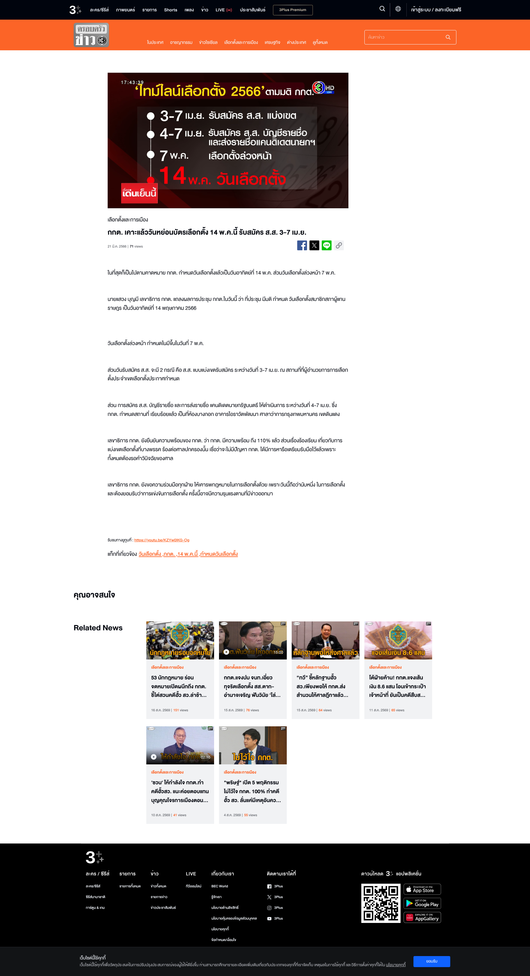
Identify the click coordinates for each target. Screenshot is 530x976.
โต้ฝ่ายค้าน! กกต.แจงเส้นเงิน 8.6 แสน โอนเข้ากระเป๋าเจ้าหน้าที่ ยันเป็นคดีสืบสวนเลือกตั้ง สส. (398, 687)
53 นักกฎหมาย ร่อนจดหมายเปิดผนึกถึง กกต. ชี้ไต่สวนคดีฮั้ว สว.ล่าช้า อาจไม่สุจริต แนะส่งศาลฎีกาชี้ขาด (178, 687)
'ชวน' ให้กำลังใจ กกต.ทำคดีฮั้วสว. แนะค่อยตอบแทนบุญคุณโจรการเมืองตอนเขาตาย (180, 791)
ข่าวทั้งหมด (158, 886)
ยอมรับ (431, 961)
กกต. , (171, 554)
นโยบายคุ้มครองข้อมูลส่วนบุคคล (234, 918)
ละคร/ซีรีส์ (93, 886)
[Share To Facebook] (302, 245)
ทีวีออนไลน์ (193, 886)
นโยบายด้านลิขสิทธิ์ (225, 908)
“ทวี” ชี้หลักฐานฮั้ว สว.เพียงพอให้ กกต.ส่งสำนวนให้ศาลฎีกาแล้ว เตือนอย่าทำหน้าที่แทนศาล (325, 687)
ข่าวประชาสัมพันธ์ (163, 908)
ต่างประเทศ (296, 42)
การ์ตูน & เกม (95, 908)
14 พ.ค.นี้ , (189, 554)
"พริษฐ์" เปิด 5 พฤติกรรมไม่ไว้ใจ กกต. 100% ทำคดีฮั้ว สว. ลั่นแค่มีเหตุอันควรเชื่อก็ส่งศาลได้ (251, 791)
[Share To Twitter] (314, 245)
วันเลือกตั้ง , (151, 554)
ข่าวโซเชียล (208, 42)
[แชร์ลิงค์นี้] (339, 245)
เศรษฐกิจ (272, 42)
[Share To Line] (327, 245)
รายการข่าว (159, 897)
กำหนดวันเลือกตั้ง (219, 554)
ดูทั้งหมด (320, 42)
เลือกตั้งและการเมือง (241, 42)
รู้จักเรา (216, 897)
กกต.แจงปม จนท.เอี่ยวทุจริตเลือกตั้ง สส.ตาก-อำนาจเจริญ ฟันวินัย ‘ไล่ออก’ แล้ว (250, 687)
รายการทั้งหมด (129, 886)
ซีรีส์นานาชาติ (95, 897)
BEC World (219, 886)
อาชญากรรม (181, 42)
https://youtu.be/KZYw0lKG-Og (161, 540)
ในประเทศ (155, 42)
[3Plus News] (104, 36)
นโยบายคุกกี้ (220, 929)
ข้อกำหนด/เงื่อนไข (223, 940)
